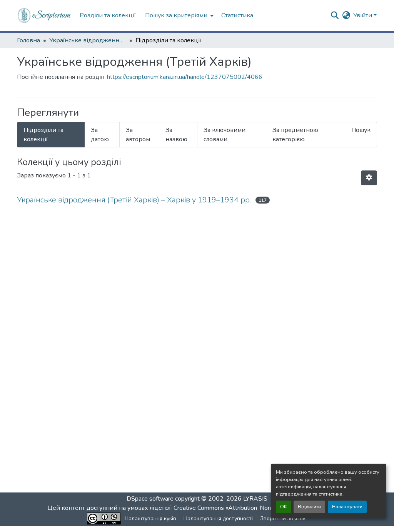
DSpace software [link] (150, 498)
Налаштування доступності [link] (218, 518)
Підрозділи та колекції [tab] (43, 135)
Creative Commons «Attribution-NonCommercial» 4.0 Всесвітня (260, 508)
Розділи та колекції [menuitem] (108, 15)
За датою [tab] (100, 135)
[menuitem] (179, 15)
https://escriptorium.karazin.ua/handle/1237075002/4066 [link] (184, 77)
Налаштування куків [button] (150, 518)
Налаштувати (347, 506)
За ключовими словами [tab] (224, 135)
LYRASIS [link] (255, 498)
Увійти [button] (363, 15)
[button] (44, 15)
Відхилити (309, 506)
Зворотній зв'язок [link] (283, 518)
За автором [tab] (138, 135)
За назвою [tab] (176, 135)
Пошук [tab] (361, 130)
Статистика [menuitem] (237, 15)
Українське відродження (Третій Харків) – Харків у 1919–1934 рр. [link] (134, 200)
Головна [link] (28, 40)
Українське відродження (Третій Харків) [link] (87, 40)
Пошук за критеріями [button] (176, 15)
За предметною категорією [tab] (295, 135)
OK (283, 506)
